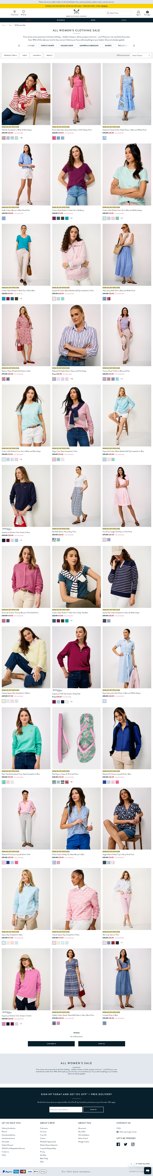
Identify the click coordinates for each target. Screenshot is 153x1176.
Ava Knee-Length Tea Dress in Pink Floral (117, 532)
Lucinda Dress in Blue (110, 1015)
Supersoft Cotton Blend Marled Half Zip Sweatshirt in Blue (123, 451)
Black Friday (44, 1158)
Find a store (44, 1128)
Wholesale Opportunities (48, 1141)
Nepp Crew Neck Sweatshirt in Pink (64, 451)
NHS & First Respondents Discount (13, 1148)
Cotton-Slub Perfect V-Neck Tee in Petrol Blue (18, 291)
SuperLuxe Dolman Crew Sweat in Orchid (16, 1016)
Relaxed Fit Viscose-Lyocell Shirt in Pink (16, 854)
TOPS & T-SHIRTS (47, 45)
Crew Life (43, 1135)
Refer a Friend (83, 1138)
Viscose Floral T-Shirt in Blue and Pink (116, 371)
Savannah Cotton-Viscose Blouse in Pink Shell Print (20, 613)
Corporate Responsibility (48, 1148)
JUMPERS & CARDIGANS (89, 45)
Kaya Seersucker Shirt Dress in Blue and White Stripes (122, 693)
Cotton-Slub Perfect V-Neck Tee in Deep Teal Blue (70, 613)
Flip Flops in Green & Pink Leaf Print (65, 774)
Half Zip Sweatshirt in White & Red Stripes (17, 130)
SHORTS (108, 45)
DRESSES (30, 45)
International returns (8, 1138)
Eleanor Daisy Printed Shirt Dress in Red (16, 371)
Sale (28, 20)
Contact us (5, 1152)
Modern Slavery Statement (48, 1145)
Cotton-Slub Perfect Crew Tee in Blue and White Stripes (122, 210)
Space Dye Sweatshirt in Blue (12, 935)
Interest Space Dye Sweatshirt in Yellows (16, 693)
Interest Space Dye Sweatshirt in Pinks (65, 935)
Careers (42, 1138)
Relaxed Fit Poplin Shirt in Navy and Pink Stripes (69, 371)
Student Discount (7, 1145)
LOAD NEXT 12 (51, 1044)
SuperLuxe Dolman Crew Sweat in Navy (16, 532)
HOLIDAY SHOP (67, 45)
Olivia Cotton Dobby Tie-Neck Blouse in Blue (68, 854)
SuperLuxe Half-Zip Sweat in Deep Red (66, 694)
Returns (4, 1131)
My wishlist (81, 1131)
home (4, 25)
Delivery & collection (8, 1128)
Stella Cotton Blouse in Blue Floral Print (16, 210)
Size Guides (5, 1141)
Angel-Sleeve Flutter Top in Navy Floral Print (118, 854)
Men (93, 20)
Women (61, 20)
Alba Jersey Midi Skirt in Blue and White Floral (119, 291)
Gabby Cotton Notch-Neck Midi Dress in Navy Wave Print (73, 1015)
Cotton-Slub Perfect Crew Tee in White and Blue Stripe (21, 451)
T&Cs (42, 1162)
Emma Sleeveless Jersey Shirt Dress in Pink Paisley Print (72, 130)
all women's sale (20, 25)
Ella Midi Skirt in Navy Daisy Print (64, 532)
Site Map (43, 1155)
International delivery (8, 1135)
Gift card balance (83, 1135)
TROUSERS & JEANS (125, 45)
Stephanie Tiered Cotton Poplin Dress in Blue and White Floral (124, 130)
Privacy (42, 1152)
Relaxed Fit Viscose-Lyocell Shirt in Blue (117, 774)
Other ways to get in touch (127, 1131)
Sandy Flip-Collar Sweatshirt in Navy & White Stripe (121, 613)
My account (82, 1128)
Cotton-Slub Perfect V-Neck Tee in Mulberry (68, 210)
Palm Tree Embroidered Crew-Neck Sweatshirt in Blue (21, 774)
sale (10, 25)
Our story (43, 1131)
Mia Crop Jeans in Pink (111, 935)
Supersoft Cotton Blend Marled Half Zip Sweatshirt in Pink (73, 291)
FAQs (4, 1155)
